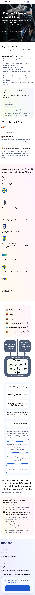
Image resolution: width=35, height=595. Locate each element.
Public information (6, 553)
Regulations (4, 567)
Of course (17, 588)
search (32, 2)
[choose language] (29, 2)
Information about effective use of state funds (15, 570)
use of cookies (11, 582)
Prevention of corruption (8, 556)
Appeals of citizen (6, 560)
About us (4, 549)
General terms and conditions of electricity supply (16, 574)
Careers (3, 563)
